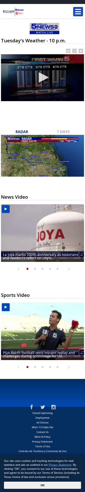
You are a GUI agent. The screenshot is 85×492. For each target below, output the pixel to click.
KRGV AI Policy (42, 437)
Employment (43, 417)
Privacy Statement (42, 441)
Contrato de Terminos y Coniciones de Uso (43, 451)
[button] (42, 77)
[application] (42, 77)
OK (43, 485)
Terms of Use (42, 446)
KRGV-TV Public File (42, 427)
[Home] (26, 12)
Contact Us (42, 432)
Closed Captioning (42, 413)
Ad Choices (42, 422)
